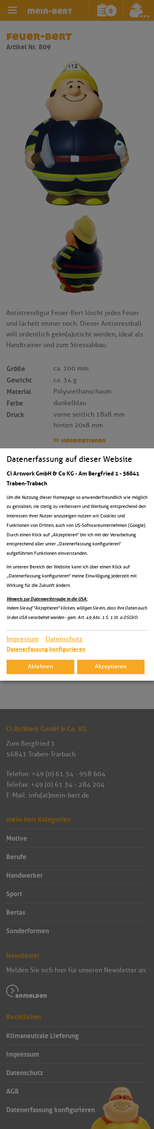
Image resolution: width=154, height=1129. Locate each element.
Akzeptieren (110, 666)
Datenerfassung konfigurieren (46, 649)
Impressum (23, 639)
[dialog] (77, 564)
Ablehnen (40, 666)
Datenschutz (64, 639)
